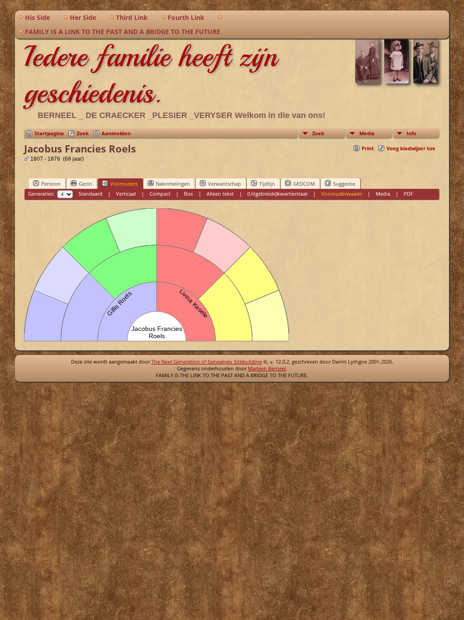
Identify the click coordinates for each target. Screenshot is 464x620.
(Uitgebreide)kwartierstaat (277, 193)
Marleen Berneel (267, 368)
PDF (408, 193)
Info (411, 133)
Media (367, 133)
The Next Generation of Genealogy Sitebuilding (206, 361)
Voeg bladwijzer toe (411, 148)
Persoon (51, 183)
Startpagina (49, 133)
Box (188, 193)
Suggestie (344, 183)
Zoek (83, 133)
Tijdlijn (267, 183)
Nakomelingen (173, 183)
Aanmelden (116, 133)
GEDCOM (304, 183)
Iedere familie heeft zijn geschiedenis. (150, 74)
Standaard (90, 193)
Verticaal (126, 193)
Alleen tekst (220, 193)
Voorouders (124, 183)
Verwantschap (224, 183)
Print (368, 148)
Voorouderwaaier (341, 193)
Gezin (85, 183)
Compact (160, 193)
